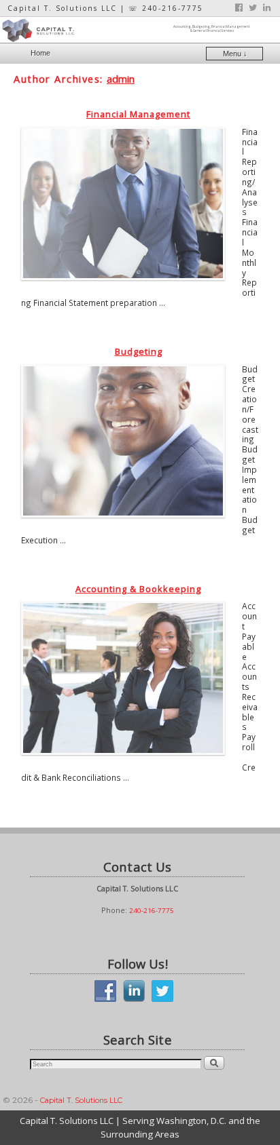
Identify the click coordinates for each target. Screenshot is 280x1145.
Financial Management (138, 114)
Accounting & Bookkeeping (138, 589)
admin (121, 78)
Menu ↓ (235, 54)
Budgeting (138, 351)
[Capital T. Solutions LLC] (140, 30)
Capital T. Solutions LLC (81, 1100)
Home (40, 53)
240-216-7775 (151, 910)
